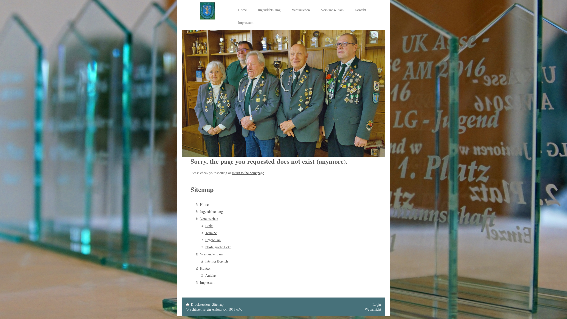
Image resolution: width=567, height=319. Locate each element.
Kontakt (205, 268)
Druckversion (200, 304)
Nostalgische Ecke (218, 247)
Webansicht (373, 309)
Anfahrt (210, 275)
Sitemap (217, 304)
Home (204, 204)
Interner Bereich (216, 261)
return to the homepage (248, 172)
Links (209, 225)
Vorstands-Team (211, 254)
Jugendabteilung (211, 211)
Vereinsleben (209, 218)
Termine (211, 232)
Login (377, 304)
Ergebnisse (213, 239)
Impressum (207, 282)
